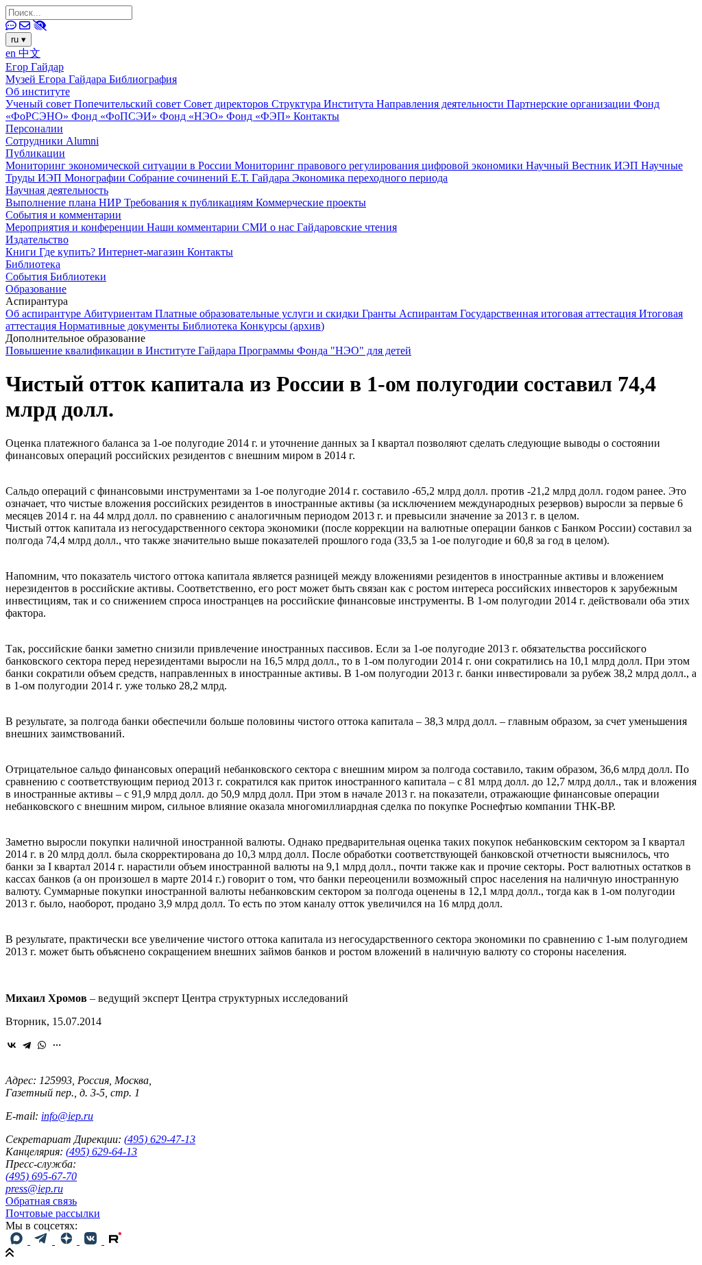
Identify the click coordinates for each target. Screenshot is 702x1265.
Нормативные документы (120, 326)
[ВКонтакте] (11, 1045)
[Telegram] (27, 1045)
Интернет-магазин (142, 252)
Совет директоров (227, 104)
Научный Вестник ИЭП (583, 165)
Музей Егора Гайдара (57, 79)
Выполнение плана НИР (64, 202)
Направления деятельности (441, 104)
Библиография (143, 79)
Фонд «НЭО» (193, 116)
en (12, 53)
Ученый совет (39, 104)
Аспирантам (429, 313)
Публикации (35, 153)
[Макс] (17, 1240)
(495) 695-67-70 (41, 1176)
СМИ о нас (269, 227)
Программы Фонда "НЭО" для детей (325, 350)
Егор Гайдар (34, 67)
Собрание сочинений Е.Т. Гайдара (210, 178)
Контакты (316, 116)
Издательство (37, 239)
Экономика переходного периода (370, 178)
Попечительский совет (129, 104)
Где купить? (68, 252)
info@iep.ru (67, 1116)
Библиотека (32, 264)
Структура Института (323, 104)
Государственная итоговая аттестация (549, 313)
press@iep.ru (34, 1188)
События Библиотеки (55, 276)
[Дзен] (67, 1240)
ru (18, 39)
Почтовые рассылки (52, 1213)
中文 (29, 53)
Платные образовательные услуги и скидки (258, 313)
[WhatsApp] (42, 1045)
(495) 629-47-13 (159, 1139)
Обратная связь (41, 1201)
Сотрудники (35, 141)
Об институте (37, 91)
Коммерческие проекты (311, 202)
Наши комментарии (194, 227)
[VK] (92, 1240)
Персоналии (34, 128)
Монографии (96, 178)
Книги (22, 252)
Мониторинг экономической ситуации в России (119, 165)
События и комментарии (63, 215)
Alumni (82, 141)
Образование (35, 289)
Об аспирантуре (44, 313)
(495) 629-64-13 (101, 1151)
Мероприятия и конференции (76, 227)
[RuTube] (115, 1240)
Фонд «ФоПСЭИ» (115, 116)
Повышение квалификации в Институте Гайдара (122, 350)
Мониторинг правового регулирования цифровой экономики (380, 165)
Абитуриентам (119, 313)
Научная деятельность (56, 190)
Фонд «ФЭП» (259, 116)
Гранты (380, 313)
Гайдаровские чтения (347, 227)
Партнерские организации (570, 104)
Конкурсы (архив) (282, 326)
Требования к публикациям (190, 202)
